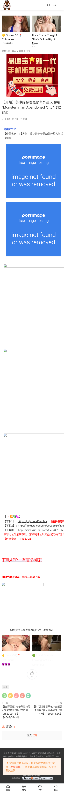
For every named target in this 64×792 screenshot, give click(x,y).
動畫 (25, 119)
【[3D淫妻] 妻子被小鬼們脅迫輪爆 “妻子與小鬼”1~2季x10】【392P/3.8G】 (47, 710)
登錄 (35, 735)
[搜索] (48, 5)
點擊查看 (49, 630)
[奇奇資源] (7, 5)
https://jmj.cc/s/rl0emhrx (32, 521)
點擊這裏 (15, 766)
